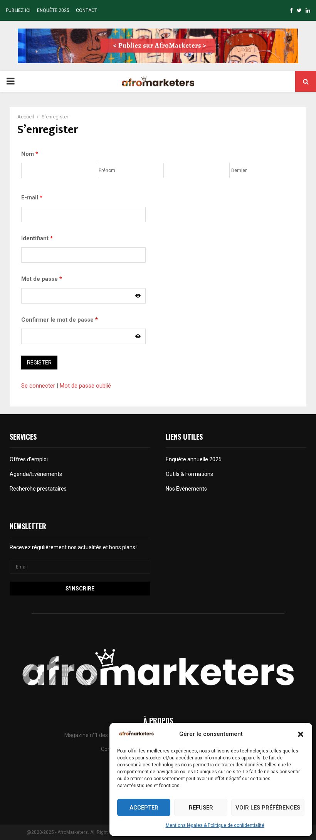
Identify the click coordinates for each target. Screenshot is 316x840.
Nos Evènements (186, 489)
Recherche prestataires (38, 489)
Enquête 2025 (53, 10)
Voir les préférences (267, 807)
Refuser (201, 807)
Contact (86, 10)
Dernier (239, 170)
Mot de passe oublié (85, 385)
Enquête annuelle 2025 (194, 459)
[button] (300, 734)
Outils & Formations (189, 474)
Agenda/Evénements (36, 474)
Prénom (107, 170)
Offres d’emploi (29, 459)
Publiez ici (18, 10)
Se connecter (38, 385)
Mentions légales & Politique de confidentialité (215, 825)
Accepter (143, 807)
